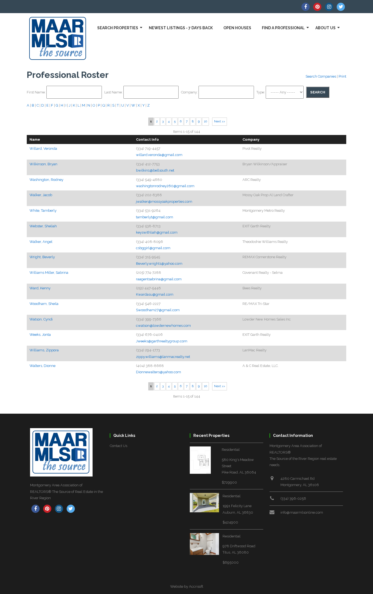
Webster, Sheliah (43, 226)
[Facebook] (305, 7)
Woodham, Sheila (43, 304)
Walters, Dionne (42, 366)
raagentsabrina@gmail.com (159, 279)
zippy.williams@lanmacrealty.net (163, 357)
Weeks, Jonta (40, 335)
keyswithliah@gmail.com (156, 232)
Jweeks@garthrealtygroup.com (161, 341)
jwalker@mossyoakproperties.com (164, 201)
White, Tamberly (43, 210)
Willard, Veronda (43, 148)
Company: (190, 92)
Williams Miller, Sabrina (48, 272)
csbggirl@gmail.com (153, 248)
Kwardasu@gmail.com (154, 294)
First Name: (36, 92)
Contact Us (118, 446)
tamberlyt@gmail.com (154, 217)
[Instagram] (329, 7)
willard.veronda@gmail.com (159, 155)
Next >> (219, 121)
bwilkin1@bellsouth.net (155, 170)
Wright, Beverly (42, 257)
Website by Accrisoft (186, 586)
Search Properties (117, 28)
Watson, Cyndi (41, 319)
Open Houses (237, 28)
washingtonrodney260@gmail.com (165, 186)
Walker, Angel (40, 242)
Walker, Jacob (40, 195)
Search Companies (321, 76)
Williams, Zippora (44, 350)
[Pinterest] (317, 7)
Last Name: (113, 92)
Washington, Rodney (46, 180)
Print (342, 76)
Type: (261, 92)
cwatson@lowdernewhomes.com (163, 326)
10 (205, 121)
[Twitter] (341, 7)
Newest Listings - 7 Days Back (181, 28)
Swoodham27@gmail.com (158, 310)
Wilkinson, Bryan (43, 164)
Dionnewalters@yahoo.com (158, 372)
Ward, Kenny (40, 288)
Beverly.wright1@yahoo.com (159, 263)
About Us (325, 28)
